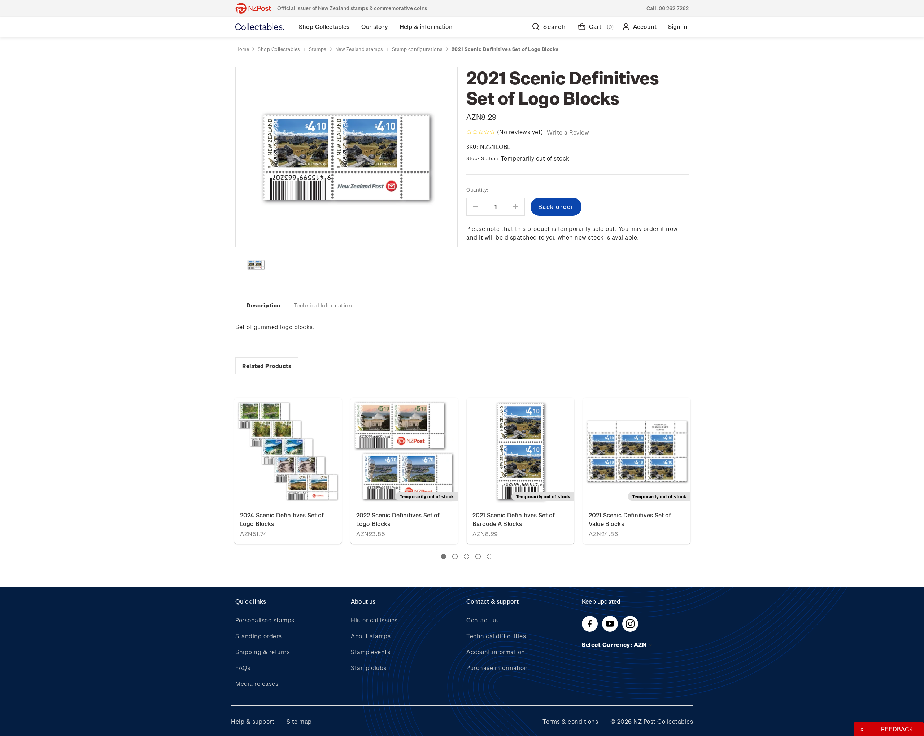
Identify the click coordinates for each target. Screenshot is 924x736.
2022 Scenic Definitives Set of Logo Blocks (398, 519)
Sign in (677, 26)
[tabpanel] (520, 471)
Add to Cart (288, 451)
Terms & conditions (570, 721)
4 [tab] (478, 556)
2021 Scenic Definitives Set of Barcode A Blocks (513, 519)
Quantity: (477, 189)
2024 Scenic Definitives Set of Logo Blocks (282, 519)
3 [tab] (466, 556)
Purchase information (497, 667)
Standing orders (258, 635)
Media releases (256, 683)
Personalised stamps (265, 620)
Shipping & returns (262, 651)
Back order (404, 451)
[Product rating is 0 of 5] (480, 132)
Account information (495, 651)
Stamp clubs (369, 667)
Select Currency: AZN (615, 644)
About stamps (371, 635)
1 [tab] (443, 556)
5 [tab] (489, 556)
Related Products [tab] (266, 366)
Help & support (252, 721)
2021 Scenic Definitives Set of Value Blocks (630, 519)
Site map (299, 721)
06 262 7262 (674, 8)
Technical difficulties (496, 635)
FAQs (242, 667)
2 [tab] (455, 556)
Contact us (482, 620)
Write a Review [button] (568, 132)
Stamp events (370, 651)
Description (263, 305)
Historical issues (374, 620)
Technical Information (323, 305)
